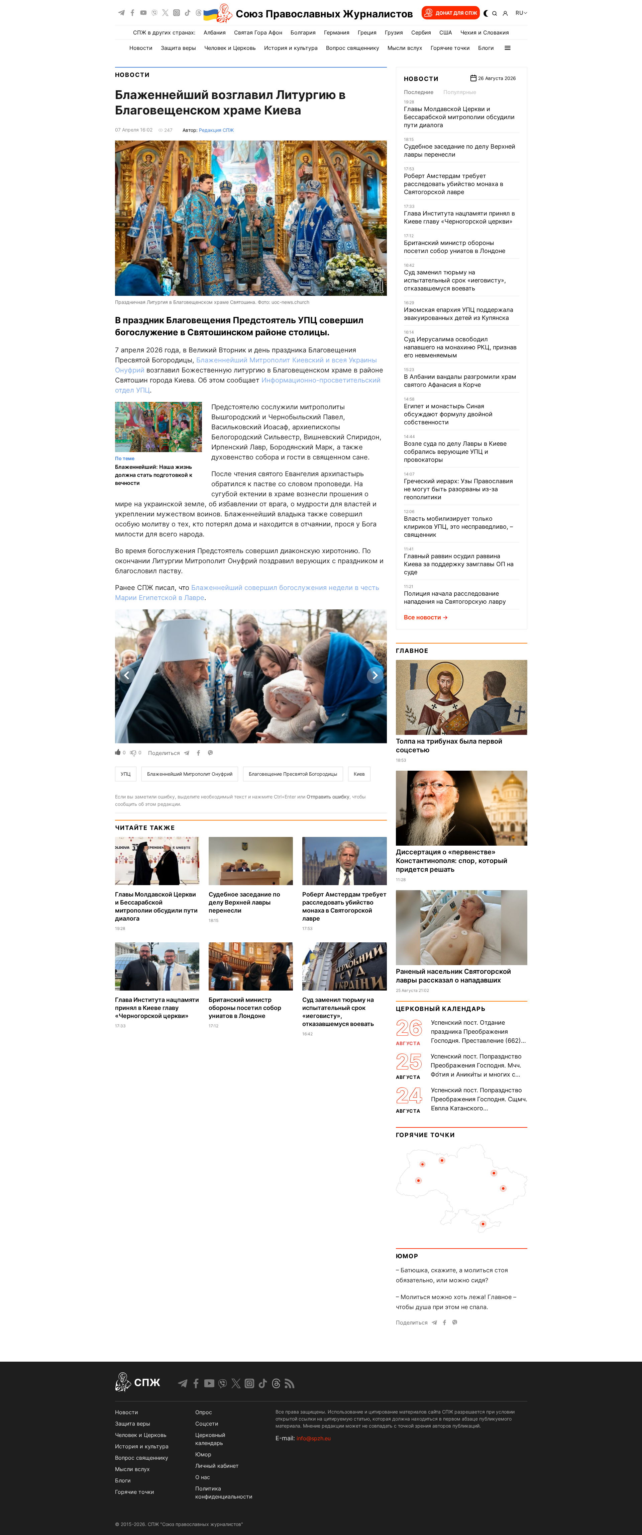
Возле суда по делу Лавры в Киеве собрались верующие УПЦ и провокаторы (455, 451)
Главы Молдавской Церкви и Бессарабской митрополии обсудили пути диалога (459, 117)
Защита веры (178, 48)
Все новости (422, 617)
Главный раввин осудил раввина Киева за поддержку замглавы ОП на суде (459, 564)
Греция (367, 32)
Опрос (203, 1412)
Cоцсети (206, 1423)
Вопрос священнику (352, 48)
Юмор (407, 1256)
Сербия (421, 32)
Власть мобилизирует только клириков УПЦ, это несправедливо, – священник (458, 526)
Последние (418, 92)
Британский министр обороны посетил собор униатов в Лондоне (245, 1007)
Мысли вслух (405, 48)
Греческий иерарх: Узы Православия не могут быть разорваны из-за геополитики (458, 489)
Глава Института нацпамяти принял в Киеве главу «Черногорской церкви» (157, 1007)
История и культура (291, 48)
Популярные (459, 92)
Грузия (394, 32)
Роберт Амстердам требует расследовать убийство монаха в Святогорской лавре (453, 183)
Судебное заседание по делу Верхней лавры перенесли (244, 902)
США (445, 32)
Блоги (486, 48)
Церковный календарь (441, 1008)
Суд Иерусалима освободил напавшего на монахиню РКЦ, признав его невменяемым (460, 347)
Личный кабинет (217, 1465)
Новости (140, 48)
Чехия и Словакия (484, 32)
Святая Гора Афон (258, 32)
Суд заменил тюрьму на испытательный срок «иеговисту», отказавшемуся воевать (455, 280)
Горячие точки (450, 48)
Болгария (303, 32)
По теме (124, 458)
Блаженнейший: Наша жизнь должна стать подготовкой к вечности (153, 474)
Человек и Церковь (230, 48)
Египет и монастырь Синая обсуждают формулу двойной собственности (448, 414)
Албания (215, 32)
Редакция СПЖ (216, 130)
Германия (336, 32)
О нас (202, 1477)
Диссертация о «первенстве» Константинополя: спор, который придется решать (451, 860)
